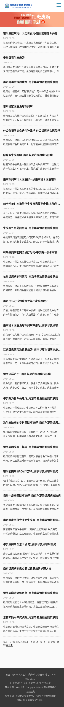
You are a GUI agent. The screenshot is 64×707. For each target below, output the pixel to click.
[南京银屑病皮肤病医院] (19, 6)
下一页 (46, 642)
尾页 (53, 642)
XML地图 (20, 687)
